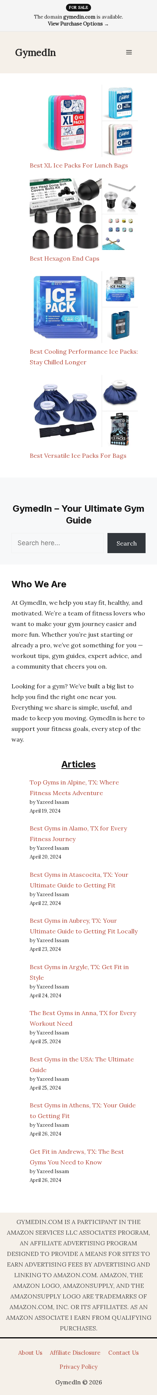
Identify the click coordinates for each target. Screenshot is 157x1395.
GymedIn (35, 52)
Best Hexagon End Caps (64, 258)
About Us (30, 1352)
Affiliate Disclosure (75, 1352)
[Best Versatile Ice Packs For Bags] (84, 412)
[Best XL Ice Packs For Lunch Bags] (84, 122)
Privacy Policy (78, 1366)
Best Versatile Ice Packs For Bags (78, 455)
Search (127, 543)
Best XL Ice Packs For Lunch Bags (79, 165)
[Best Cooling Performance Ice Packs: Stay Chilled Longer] (84, 308)
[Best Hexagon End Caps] (84, 215)
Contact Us (123, 1352)
